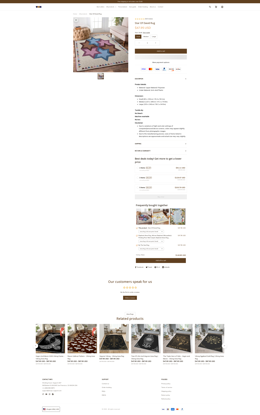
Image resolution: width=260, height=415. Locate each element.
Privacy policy (165, 384)
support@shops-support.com (51, 391)
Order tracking (107, 387)
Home (75, 14)
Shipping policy (166, 391)
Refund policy (165, 399)
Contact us (105, 384)
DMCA (104, 395)
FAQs (103, 391)
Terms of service (166, 387)
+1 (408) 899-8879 (48, 388)
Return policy (165, 395)
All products (83, 14)
